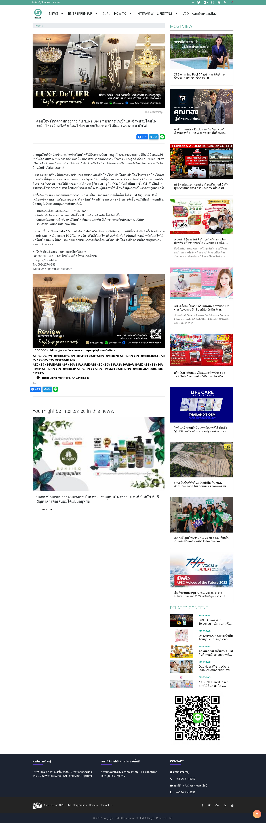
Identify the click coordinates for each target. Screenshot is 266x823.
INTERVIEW (145, 14)
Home (39, 25)
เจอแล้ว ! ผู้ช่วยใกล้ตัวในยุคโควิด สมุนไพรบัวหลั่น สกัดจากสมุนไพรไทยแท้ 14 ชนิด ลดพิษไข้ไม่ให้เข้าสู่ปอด (201, 243)
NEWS (54, 13)
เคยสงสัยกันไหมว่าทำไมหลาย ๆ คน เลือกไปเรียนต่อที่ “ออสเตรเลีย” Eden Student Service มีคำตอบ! (201, 541)
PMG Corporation (77, 805)
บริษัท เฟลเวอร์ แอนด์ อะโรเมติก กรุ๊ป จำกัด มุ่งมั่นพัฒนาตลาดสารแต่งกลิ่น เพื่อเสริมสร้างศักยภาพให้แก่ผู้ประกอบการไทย (201, 188)
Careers (93, 805)
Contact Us (106, 805)
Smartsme (47, 510)
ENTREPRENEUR (81, 13)
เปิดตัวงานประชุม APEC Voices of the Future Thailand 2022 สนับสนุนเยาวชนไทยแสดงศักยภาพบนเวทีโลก (201, 596)
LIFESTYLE (165, 13)
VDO (186, 14)
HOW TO (121, 13)
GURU (106, 14)
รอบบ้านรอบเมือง (204, 14)
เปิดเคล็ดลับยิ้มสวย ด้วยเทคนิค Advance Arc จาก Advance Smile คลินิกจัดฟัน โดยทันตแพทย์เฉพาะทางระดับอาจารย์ (201, 309)
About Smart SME (54, 805)
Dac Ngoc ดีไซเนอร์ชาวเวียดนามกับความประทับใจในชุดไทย (216, 670)
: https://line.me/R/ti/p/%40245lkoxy (61, 377)
